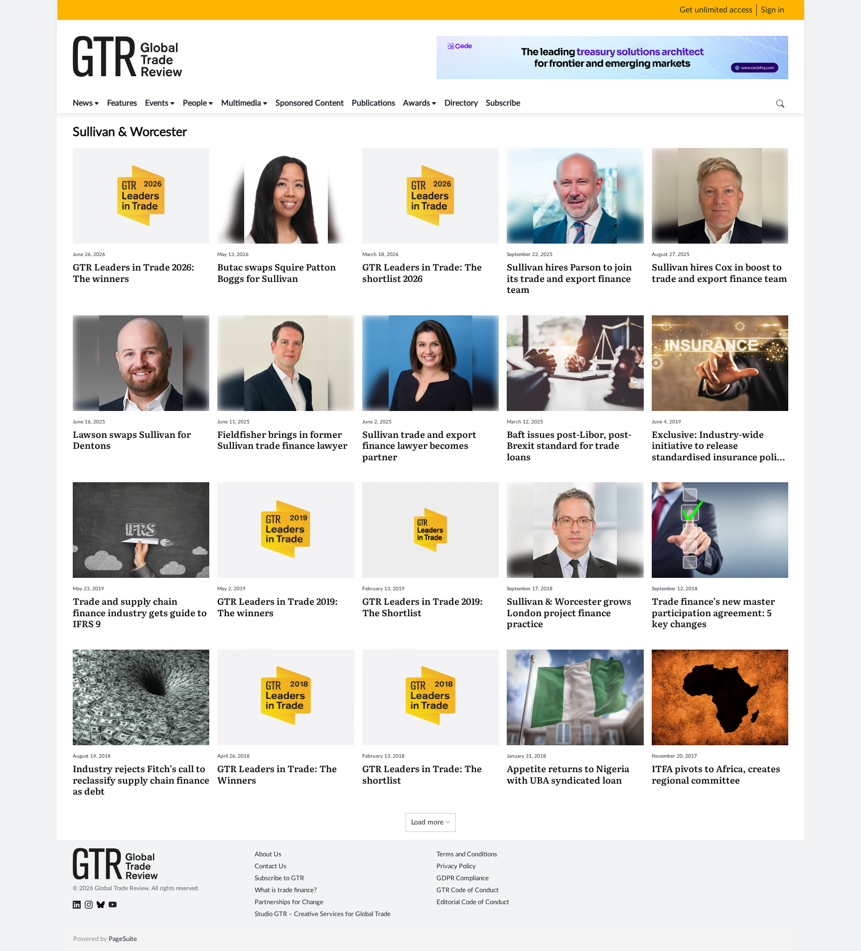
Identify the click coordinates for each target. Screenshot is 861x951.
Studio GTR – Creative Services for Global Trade (323, 914)
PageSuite (123, 939)
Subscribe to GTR (279, 878)
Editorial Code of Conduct (472, 902)
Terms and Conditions (466, 854)
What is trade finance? (286, 890)
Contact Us (271, 866)
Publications (373, 103)
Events (156, 103)
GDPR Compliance (462, 878)
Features (122, 103)
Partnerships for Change (289, 902)
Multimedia (241, 103)
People (195, 103)
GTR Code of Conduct (467, 890)
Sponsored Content (310, 103)
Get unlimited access (716, 10)
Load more (428, 822)
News (83, 103)
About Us (268, 854)
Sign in (772, 10)
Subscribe (503, 103)
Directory (461, 103)
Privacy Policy (456, 866)
